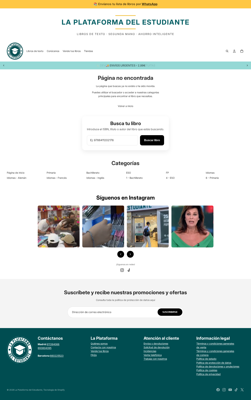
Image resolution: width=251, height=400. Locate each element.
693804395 (44, 348)
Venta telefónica (153, 355)
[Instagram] (122, 270)
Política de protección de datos (213, 362)
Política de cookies (206, 370)
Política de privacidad (208, 374)
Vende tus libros (100, 351)
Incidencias (150, 351)
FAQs (94, 355)
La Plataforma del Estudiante (28, 390)
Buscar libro (152, 140)
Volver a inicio (125, 106)
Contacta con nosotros (103, 347)
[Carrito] (242, 51)
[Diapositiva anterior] (4, 65)
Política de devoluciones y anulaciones (217, 366)
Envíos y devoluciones (156, 343)
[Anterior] (120, 254)
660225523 (57, 355)
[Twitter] (242, 390)
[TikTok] (129, 270)
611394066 (53, 344)
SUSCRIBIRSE (170, 312)
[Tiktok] (236, 390)
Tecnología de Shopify (54, 390)
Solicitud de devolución (157, 347)
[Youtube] (230, 390)
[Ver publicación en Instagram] (59, 226)
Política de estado (206, 358)
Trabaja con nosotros (155, 358)
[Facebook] (218, 390)
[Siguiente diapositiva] (247, 65)
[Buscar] (227, 51)
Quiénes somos (99, 343)
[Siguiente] (130, 254)
